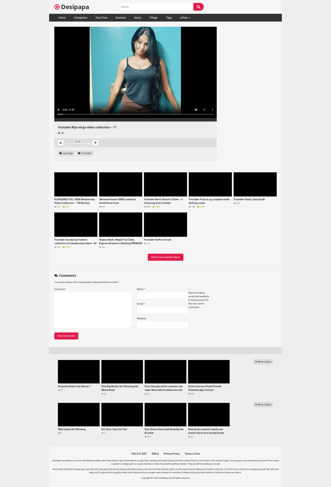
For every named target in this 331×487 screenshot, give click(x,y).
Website (141, 318)
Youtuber (86, 153)
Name (141, 289)
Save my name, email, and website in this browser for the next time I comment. (198, 300)
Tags (169, 17)
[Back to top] (319, 476)
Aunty (137, 17)
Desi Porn (101, 17)
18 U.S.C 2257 (139, 453)
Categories (80, 17)
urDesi (184, 17)
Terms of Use (192, 453)
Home (62, 17)
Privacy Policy (172, 453)
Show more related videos (165, 257)
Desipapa (74, 7)
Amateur (121, 17)
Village (153, 17)
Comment (60, 289)
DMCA (155, 453)
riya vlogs (67, 153)
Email (141, 303)
